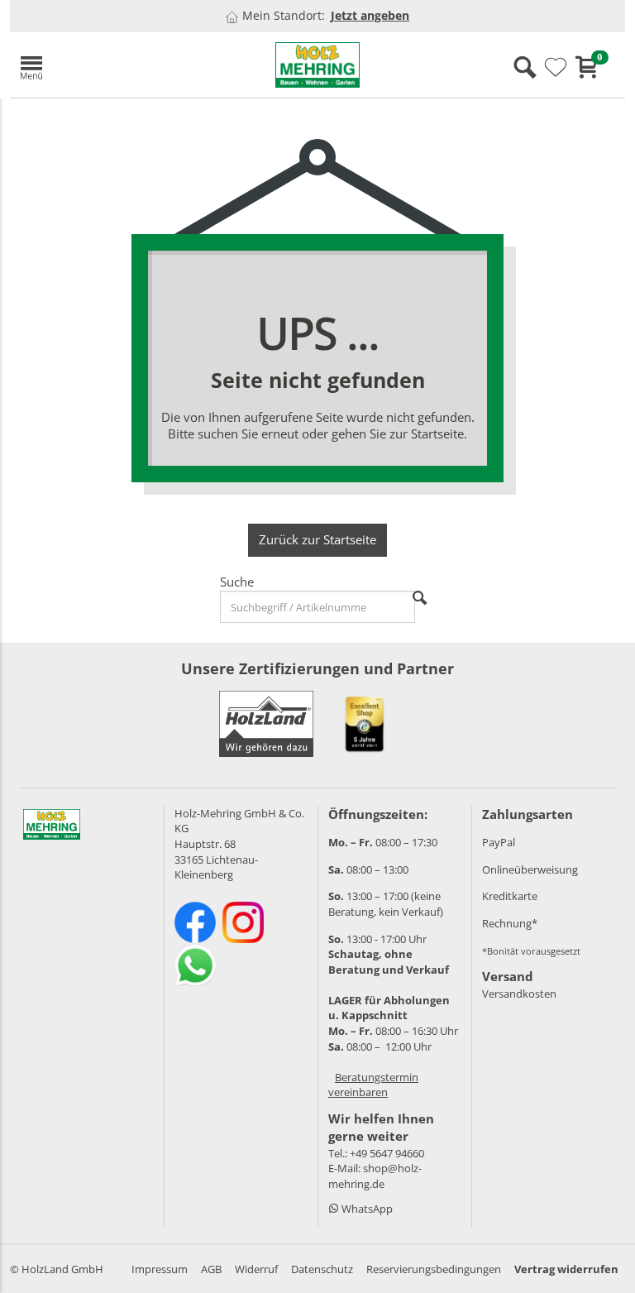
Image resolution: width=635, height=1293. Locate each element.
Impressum (159, 1269)
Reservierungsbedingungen (433, 1269)
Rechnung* (509, 923)
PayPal (498, 842)
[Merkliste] (555, 68)
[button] (109, 64)
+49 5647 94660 (387, 1153)
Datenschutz (322, 1269)
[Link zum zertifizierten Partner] (364, 724)
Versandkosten (519, 993)
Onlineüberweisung (530, 869)
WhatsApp (366, 1208)
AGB (211, 1269)
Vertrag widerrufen (566, 1269)
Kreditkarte (509, 895)
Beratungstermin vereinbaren (373, 1085)
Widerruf (256, 1269)
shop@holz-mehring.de (375, 1176)
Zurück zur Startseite (317, 539)
